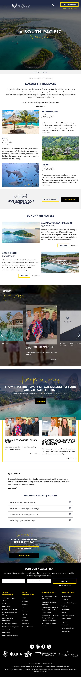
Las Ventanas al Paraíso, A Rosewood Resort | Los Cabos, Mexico (50, 610)
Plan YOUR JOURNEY (69, 4)
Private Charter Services (9, 609)
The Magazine (66, 609)
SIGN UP (64, 581)
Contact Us (65, 625)
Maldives (25, 601)
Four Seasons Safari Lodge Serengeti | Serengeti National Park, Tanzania (50, 617)
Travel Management (68, 615)
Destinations (37, 78)
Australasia (46, 78)
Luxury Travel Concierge (9, 623)
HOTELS (36, 72)
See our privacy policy (65, 585)
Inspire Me (65, 622)
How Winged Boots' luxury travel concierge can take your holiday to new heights (58, 442)
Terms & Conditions (68, 628)
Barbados (25, 604)
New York (25, 614)
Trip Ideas (65, 606)
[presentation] (1, 334)
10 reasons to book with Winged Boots (40, 348)
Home (30, 78)
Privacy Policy (66, 631)
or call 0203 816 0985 (69, 8)
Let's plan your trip (50, 199)
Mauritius (25, 620)
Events (64, 612)
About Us (65, 600)
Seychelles (25, 623)
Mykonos (25, 611)
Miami (24, 617)
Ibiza (23, 608)
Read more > (53, 359)
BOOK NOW (63, 245)
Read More (74, 245)
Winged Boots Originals (69, 603)
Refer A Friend (66, 619)
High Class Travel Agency (10, 635)
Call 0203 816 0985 (70, 199)
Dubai (24, 598)
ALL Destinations (27, 627)
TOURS (44, 72)
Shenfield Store (66, 596)
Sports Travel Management (10, 627)
